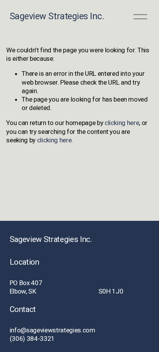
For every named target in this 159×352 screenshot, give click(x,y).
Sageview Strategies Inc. (57, 16)
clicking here (122, 123)
